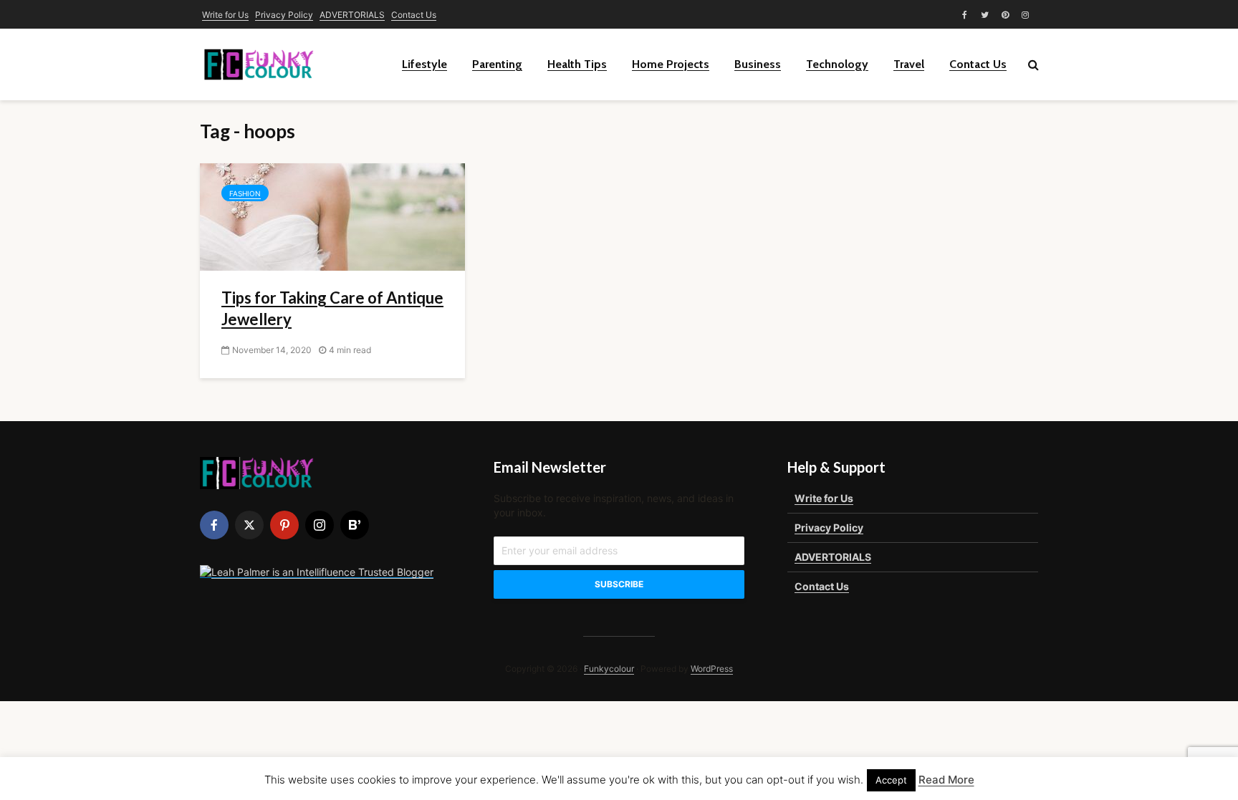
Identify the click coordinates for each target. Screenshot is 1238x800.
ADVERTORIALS (352, 14)
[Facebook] (214, 525)
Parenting (497, 64)
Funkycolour (609, 668)
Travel (908, 64)
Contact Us (413, 14)
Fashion (245, 193)
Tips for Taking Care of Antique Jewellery (332, 308)
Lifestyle (424, 64)
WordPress (712, 668)
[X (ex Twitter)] (249, 525)
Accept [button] (891, 780)
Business (757, 64)
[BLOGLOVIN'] (354, 525)
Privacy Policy (284, 14)
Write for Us (225, 14)
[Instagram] (319, 525)
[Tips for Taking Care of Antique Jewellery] (332, 215)
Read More (946, 779)
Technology (837, 64)
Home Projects (670, 64)
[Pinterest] (284, 525)
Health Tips (577, 64)
